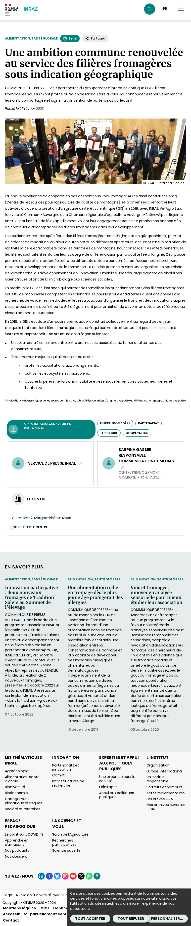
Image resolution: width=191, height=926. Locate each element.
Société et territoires (22, 808)
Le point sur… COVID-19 (24, 834)
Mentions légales (19, 908)
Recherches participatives (64, 842)
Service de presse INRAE (52, 463)
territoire (109, 433)
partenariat (148, 423)
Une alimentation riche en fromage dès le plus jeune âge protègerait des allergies (95, 595)
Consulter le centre (30, 527)
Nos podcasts (17, 850)
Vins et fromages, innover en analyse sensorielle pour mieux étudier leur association (156, 595)
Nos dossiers (16, 856)
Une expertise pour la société (117, 778)
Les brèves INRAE (160, 799)
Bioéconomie (16, 792)
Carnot (58, 775)
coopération (137, 433)
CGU (45, 908)
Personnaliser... (167, 918)
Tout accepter (90, 918)
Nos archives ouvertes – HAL (165, 806)
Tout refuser (131, 918)
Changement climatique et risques (23, 800)
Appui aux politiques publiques (116, 795)
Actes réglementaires (165, 793)
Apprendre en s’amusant (17, 842)
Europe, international (164, 771)
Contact (11, 920)
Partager (98, 38)
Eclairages (108, 786)
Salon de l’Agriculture (70, 834)
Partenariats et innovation (65, 767)
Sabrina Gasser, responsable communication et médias (146, 458)
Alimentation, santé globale (31, 38)
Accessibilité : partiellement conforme (40, 914)
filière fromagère (115, 423)
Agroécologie (16, 770)
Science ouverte (66, 850)
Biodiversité (15, 786)
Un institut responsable (157, 779)
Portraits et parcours (164, 787)
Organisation (158, 765)
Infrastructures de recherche (68, 783)
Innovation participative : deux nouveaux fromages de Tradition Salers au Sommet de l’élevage (31, 597)
